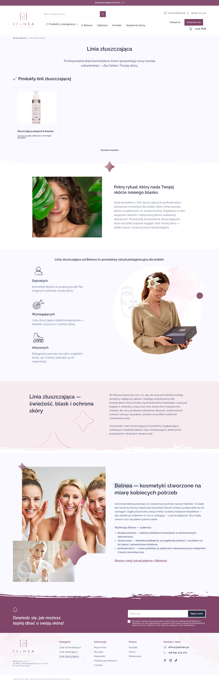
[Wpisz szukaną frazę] (103, 14)
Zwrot (132, 652)
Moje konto (100, 647)
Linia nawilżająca (68, 652)
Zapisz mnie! (197, 614)
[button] (61, 24)
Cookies (98, 665)
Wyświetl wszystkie (109, 150)
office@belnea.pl (176, 13)
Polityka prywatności (105, 661)
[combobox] (72, 14)
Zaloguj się (175, 22)
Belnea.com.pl (36, 679)
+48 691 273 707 (198, 13)
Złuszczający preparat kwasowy (35, 131)
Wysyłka (98, 652)
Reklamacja (135, 656)
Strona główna (19, 38)
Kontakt (133, 647)
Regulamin (99, 656)
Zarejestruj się (194, 22)
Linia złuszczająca (36, 38)
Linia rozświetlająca (70, 647)
